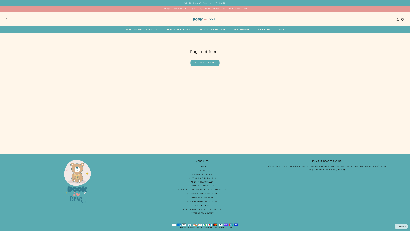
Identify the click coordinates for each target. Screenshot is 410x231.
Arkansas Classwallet (202, 186)
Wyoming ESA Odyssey (202, 213)
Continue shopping (205, 63)
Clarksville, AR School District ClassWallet (202, 190)
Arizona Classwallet (202, 182)
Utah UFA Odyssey (202, 205)
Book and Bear (191, 227)
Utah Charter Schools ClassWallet (202, 209)
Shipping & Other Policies (202, 178)
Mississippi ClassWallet (202, 197)
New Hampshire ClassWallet (202, 201)
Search (202, 166)
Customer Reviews (202, 174)
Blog (202, 170)
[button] (6, 19)
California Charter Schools (202, 194)
